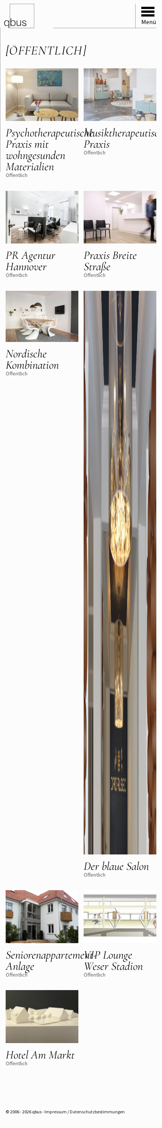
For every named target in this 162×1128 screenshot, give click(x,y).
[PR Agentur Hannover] (42, 218)
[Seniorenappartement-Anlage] (42, 917)
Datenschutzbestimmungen (97, 1111)
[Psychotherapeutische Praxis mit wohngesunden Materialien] (42, 95)
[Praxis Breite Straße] (120, 218)
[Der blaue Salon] (120, 573)
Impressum (55, 1111)
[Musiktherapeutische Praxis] (120, 95)
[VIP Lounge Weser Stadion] (120, 917)
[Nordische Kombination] (42, 317)
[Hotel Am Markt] (42, 1017)
